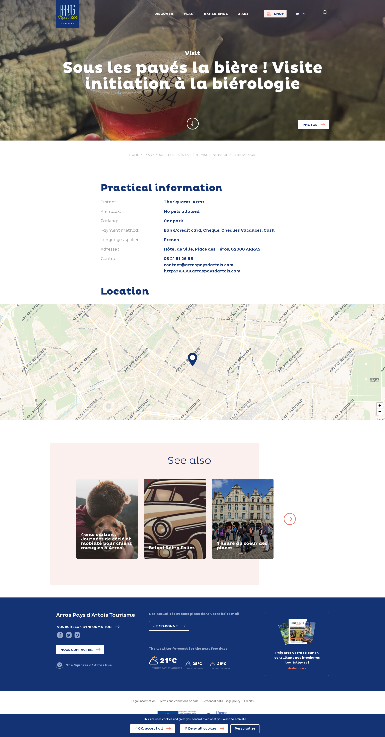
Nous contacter (76, 650)
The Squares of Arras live (89, 665)
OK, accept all (150, 729)
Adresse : (110, 249)
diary (149, 155)
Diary (243, 14)
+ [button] (379, 405)
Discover (93, 558)
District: (109, 202)
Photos (310, 125)
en (303, 14)
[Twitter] (68, 635)
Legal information (143, 701)
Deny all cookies (202, 729)
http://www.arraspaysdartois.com (202, 271)
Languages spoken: (121, 240)
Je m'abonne (165, 626)
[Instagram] (77, 635)
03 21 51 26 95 (178, 258)
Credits (249, 701)
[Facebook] (60, 635)
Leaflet (380, 418)
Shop (279, 14)
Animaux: (111, 211)
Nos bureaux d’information (84, 627)
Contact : (111, 258)
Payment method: (120, 230)
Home (134, 155)
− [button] (379, 411)
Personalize (245, 729)
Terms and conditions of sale (179, 701)
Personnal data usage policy (221, 701)
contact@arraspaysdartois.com (199, 265)
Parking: (109, 221)
